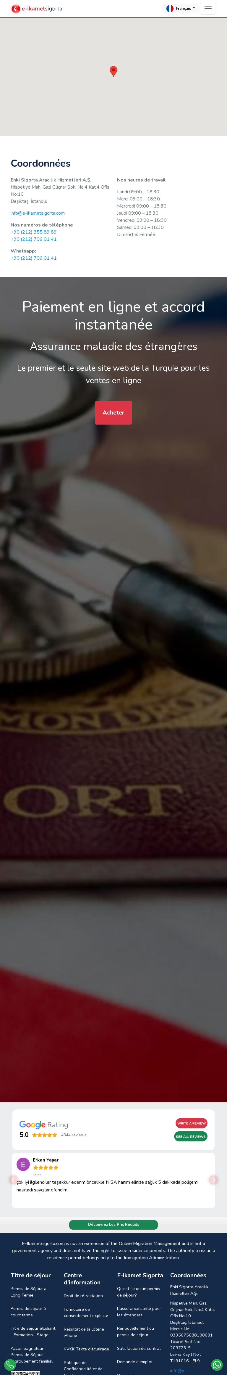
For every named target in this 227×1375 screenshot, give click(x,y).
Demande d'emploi (134, 1362)
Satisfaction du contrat (139, 1348)
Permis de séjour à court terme (28, 1311)
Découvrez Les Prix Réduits (113, 1224)
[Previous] (13, 1179)
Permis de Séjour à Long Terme (28, 1292)
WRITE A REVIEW (191, 1123)
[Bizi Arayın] (10, 1365)
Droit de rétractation (83, 1296)
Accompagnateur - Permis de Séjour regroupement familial (32, 1354)
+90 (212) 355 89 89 (34, 232)
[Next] (213, 1179)
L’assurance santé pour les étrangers (139, 1311)
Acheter (113, 413)
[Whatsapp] (217, 1365)
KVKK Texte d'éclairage (86, 1349)
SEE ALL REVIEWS (191, 1137)
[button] (113, 71)
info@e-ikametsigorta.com (38, 213)
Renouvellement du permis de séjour (135, 1331)
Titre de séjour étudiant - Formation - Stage (33, 1331)
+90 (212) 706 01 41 (34, 239)
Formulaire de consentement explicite (86, 1312)
